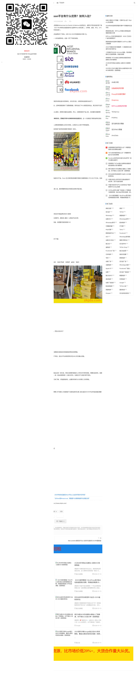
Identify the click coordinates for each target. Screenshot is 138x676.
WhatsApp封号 (124, 219)
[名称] (69, 654)
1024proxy (115, 112)
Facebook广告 (110, 250)
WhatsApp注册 (124, 265)
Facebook (123, 233)
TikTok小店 (123, 286)
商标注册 (108, 208)
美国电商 (122, 215)
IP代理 (121, 226)
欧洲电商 (122, 222)
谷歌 (107, 272)
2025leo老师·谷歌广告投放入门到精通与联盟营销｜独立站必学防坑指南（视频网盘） (119, 192)
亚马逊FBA (123, 243)
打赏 (61, 511)
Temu (121, 229)
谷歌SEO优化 (110, 240)
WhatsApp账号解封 (125, 236)
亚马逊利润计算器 (118, 124)
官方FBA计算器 (117, 129)
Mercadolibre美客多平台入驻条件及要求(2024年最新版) (84, 540)
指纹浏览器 (123, 254)
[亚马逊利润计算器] (108, 124)
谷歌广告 (108, 261)
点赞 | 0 (54, 511)
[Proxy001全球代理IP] (108, 95)
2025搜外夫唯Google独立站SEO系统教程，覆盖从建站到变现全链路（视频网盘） (87, 634)
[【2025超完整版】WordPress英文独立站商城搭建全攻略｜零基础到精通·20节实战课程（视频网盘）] (64, 582)
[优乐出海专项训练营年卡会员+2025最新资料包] (64, 598)
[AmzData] (108, 135)
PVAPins (114, 118)
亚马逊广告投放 (124, 272)
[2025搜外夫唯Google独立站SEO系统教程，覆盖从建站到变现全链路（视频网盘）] (64, 633)
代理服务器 (109, 226)
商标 (121, 208)
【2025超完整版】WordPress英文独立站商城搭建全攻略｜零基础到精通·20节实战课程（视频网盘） (87, 582)
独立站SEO (109, 275)
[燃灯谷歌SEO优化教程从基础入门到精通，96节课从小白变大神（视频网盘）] (64, 616)
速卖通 (108, 247)
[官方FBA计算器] (108, 130)
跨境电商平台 (110, 233)
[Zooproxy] (108, 99)
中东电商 (60, 516)
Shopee (108, 293)
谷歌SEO (108, 219)
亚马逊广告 (123, 261)
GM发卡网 (115, 82)
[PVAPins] (108, 117)
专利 (107, 258)
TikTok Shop (123, 247)
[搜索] (134, 3)
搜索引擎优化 (123, 240)
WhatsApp (109, 215)
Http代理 (108, 229)
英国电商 (108, 289)
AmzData (115, 135)
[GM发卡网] (108, 82)
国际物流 (122, 289)
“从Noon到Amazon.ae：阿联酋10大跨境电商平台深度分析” (72, 498)
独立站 (78, 642)
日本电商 (108, 254)
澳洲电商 (108, 279)
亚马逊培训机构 (124, 293)
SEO (107, 236)
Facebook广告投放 (125, 268)
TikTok (122, 212)
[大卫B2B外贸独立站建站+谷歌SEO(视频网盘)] (64, 563)
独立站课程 (79, 574)
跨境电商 (122, 258)
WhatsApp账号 (110, 222)
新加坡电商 (109, 286)
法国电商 (108, 265)
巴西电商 (122, 279)
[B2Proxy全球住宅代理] (108, 107)
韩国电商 (122, 275)
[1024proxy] (108, 111)
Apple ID (108, 268)
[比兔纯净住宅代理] (108, 89)
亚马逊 (108, 212)
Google (78, 625)
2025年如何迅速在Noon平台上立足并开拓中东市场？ (70, 494)
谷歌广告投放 (110, 282)
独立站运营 (123, 250)
